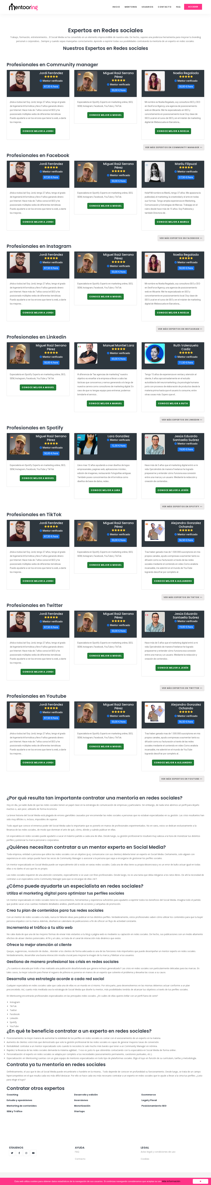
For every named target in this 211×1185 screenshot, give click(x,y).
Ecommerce (148, 1094)
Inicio (116, 6)
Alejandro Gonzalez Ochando (186, 525)
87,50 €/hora (51, 86)
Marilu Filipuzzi (186, 164)
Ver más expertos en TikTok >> (183, 597)
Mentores (131, 6)
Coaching (12, 1094)
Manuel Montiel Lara (118, 345)
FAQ (178, 6)
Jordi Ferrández (51, 73)
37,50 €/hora (186, 177)
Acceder (193, 6)
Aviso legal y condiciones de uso (158, 1151)
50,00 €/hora (118, 90)
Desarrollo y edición (86, 1094)
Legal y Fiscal (149, 1100)
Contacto (164, 6)
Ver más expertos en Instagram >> (180, 328)
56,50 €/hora (186, 540)
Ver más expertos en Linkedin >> (182, 419)
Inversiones (81, 1100)
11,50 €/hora (186, 362)
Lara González (118, 436)
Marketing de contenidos (22, 1105)
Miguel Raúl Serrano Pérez (118, 75)
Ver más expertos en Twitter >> (182, 688)
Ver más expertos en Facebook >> (181, 238)
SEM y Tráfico (14, 1111)
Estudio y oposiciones (19, 1100)
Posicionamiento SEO (154, 1105)
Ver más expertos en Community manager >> (173, 147)
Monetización (82, 1105)
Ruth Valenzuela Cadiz (185, 347)
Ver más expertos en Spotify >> (182, 506)
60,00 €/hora (118, 358)
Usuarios (147, 6)
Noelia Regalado (186, 73)
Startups (79, 1111)
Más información (171, 1181)
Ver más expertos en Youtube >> (181, 778)
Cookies (145, 1158)
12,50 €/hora (118, 445)
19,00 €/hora (186, 449)
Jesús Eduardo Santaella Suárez (186, 438)
